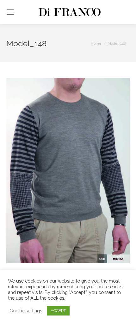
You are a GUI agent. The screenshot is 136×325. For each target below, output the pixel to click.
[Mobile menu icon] (10, 12)
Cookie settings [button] (25, 310)
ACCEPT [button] (58, 310)
